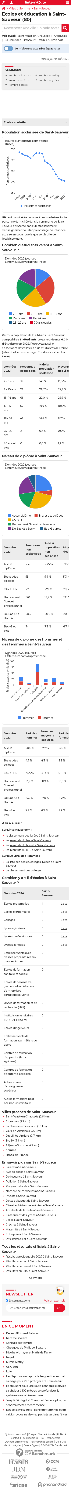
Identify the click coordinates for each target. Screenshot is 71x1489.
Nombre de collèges (50, 75)
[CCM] (52, 1461)
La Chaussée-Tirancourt (20, 40)
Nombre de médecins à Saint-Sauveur (30, 1191)
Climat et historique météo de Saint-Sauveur (34, 1205)
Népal (10, 1357)
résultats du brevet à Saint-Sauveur (32, 845)
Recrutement (53, 1438)
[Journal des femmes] (19, 1461)
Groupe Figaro (30, 1445)
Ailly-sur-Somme (17, 1145)
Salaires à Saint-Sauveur (21, 1167)
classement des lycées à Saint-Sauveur (34, 835)
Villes (12, 8)
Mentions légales (12, 1445)
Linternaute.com (19, 1300)
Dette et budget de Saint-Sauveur (27, 1200)
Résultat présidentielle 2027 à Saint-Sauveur (34, 1256)
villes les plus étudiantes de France (45, 348)
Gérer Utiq (60, 1441)
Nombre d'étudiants (19, 75)
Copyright (35, 1278)
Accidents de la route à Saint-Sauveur (29, 1210)
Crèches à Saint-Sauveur (21, 1224)
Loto (9, 1371)
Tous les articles (29, 1438)
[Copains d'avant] (19, 1477)
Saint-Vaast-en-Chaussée (34, 36)
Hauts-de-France (17, 1155)
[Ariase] (19, 1485)
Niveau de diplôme (19, 80)
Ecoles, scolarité (15, 122)
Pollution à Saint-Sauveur (22, 1181)
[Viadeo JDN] (52, 1477)
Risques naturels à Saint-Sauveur (27, 1186)
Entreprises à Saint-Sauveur (24, 1234)
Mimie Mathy (14, 1362)
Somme (24, 8)
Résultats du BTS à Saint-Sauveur (27, 1271)
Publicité (61, 1434)
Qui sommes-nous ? (15, 1434)
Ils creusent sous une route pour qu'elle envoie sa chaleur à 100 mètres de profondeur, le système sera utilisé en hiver (36, 1390)
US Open (12, 1366)
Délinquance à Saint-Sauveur (24, 1176)
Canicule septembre (19, 1343)
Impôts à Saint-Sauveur (21, 1196)
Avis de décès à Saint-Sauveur (25, 1172)
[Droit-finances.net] (52, 1469)
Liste (64, 903)
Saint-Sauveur (43, 8)
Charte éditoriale (46, 1434)
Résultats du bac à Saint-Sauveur (27, 1261)
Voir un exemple (55, 1300)
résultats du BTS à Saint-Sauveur (31, 850)
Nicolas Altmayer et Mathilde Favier (29, 1352)
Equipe (32, 1434)
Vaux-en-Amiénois (51, 40)
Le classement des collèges (23, 870)
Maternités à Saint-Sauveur (23, 1229)
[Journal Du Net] (19, 1469)
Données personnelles (16, 1441)
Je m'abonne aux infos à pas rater (37, 48)
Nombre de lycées (49, 80)
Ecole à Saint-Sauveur (20, 1220)
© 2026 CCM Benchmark (54, 1445)
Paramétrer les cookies (41, 1441)
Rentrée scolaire (16, 1338)
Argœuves (60, 36)
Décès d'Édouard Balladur (22, 1333)
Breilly (10, 1140)
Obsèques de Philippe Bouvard (26, 1347)
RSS (42, 1438)
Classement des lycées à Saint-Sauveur (31, 1215)
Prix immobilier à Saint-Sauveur (26, 1239)
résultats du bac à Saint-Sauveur (30, 840)
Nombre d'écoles (18, 84)
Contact (15, 1438)
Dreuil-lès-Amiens (18, 1135)
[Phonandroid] (52, 1484)
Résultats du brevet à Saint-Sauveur (29, 1266)
